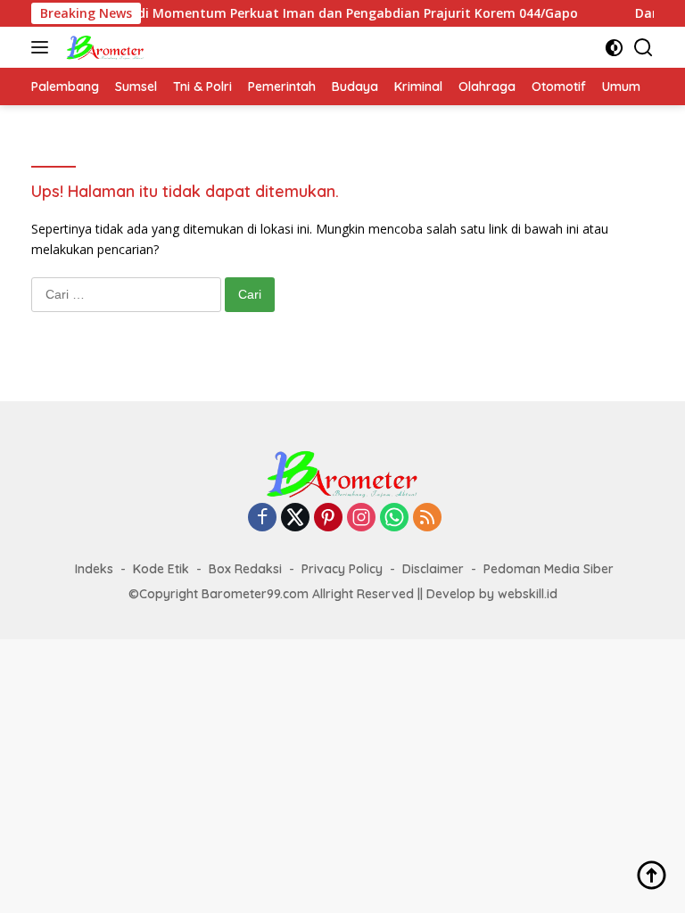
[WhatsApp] (394, 518)
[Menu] (43, 47)
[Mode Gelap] (614, 47)
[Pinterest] (328, 518)
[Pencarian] (643, 47)
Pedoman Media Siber (548, 569)
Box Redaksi (245, 569)
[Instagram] (361, 518)
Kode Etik (161, 569)
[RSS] (427, 518)
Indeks (94, 569)
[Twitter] (295, 518)
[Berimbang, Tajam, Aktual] (103, 47)
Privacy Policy (342, 569)
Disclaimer (433, 569)
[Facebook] (262, 518)
